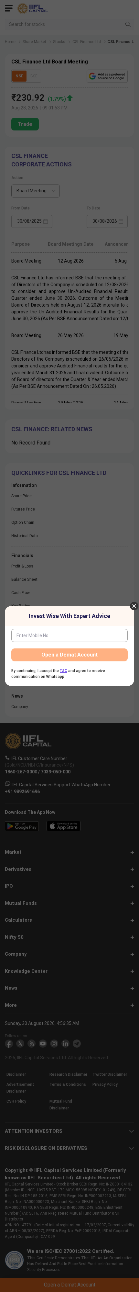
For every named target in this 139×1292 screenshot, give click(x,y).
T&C (63, 670)
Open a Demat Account (69, 655)
